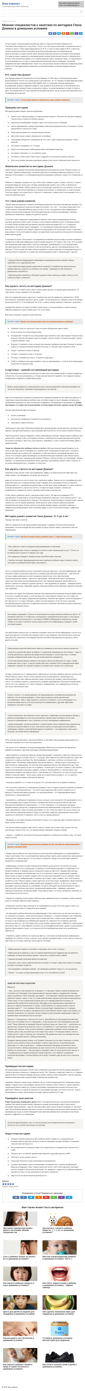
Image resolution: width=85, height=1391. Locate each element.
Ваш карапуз (11, 3)
